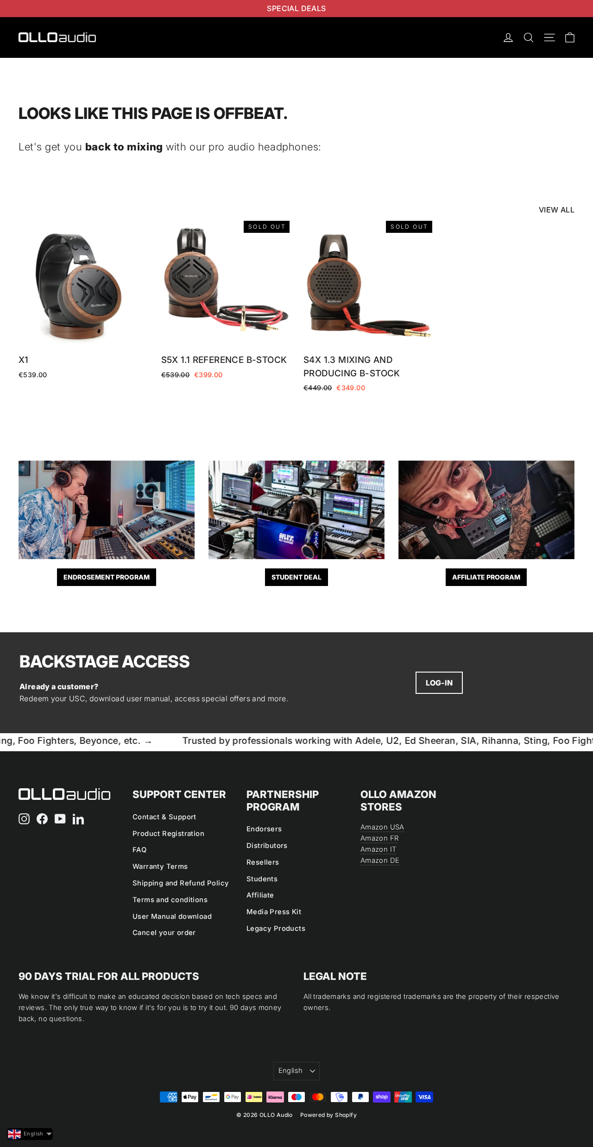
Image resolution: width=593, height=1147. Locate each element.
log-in (439, 682)
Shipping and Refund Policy (180, 883)
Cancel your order (164, 933)
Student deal (296, 577)
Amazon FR (379, 838)
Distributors (267, 846)
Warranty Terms (160, 866)
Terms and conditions (170, 900)
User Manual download (172, 916)
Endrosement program (106, 577)
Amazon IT (378, 849)
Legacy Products (275, 928)
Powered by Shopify (328, 1114)
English (290, 1070)
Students (262, 879)
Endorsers (264, 829)
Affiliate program (486, 577)
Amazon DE (379, 860)
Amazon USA (382, 827)
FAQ (139, 850)
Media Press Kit (273, 912)
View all (556, 209)
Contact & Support (164, 817)
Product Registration (168, 833)
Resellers (262, 862)
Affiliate (260, 895)
